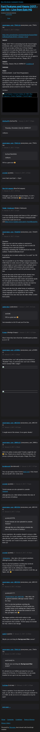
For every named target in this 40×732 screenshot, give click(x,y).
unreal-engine (9, 14)
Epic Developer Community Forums (12, 2)
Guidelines (19, 719)
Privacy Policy (5, 723)
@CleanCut (6, 558)
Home (3, 719)
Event (8, 18)
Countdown (29, 64)
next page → (6, 707)
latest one (26, 472)
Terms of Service (29, 719)
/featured (5, 491)
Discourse (12, 727)
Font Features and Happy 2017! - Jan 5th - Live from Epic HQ (19, 8)
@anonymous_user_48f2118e (15, 596)
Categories (10, 719)
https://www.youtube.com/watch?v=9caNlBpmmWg (21, 221)
